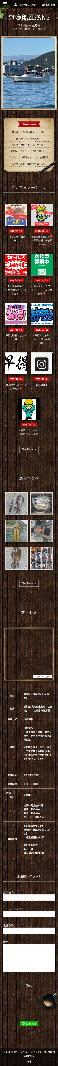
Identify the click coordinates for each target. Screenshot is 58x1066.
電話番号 (8, 925)
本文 (5, 942)
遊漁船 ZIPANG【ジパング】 (26, 1051)
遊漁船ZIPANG (29, 17)
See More (28, 449)
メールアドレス (13, 908)
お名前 (8, 892)
